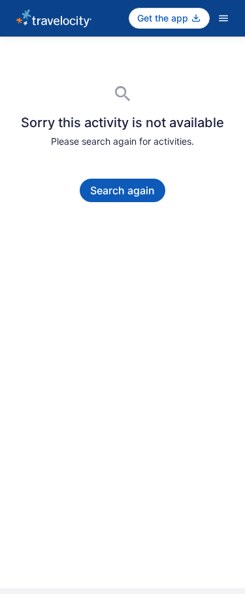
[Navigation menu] (223, 18)
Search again (122, 190)
